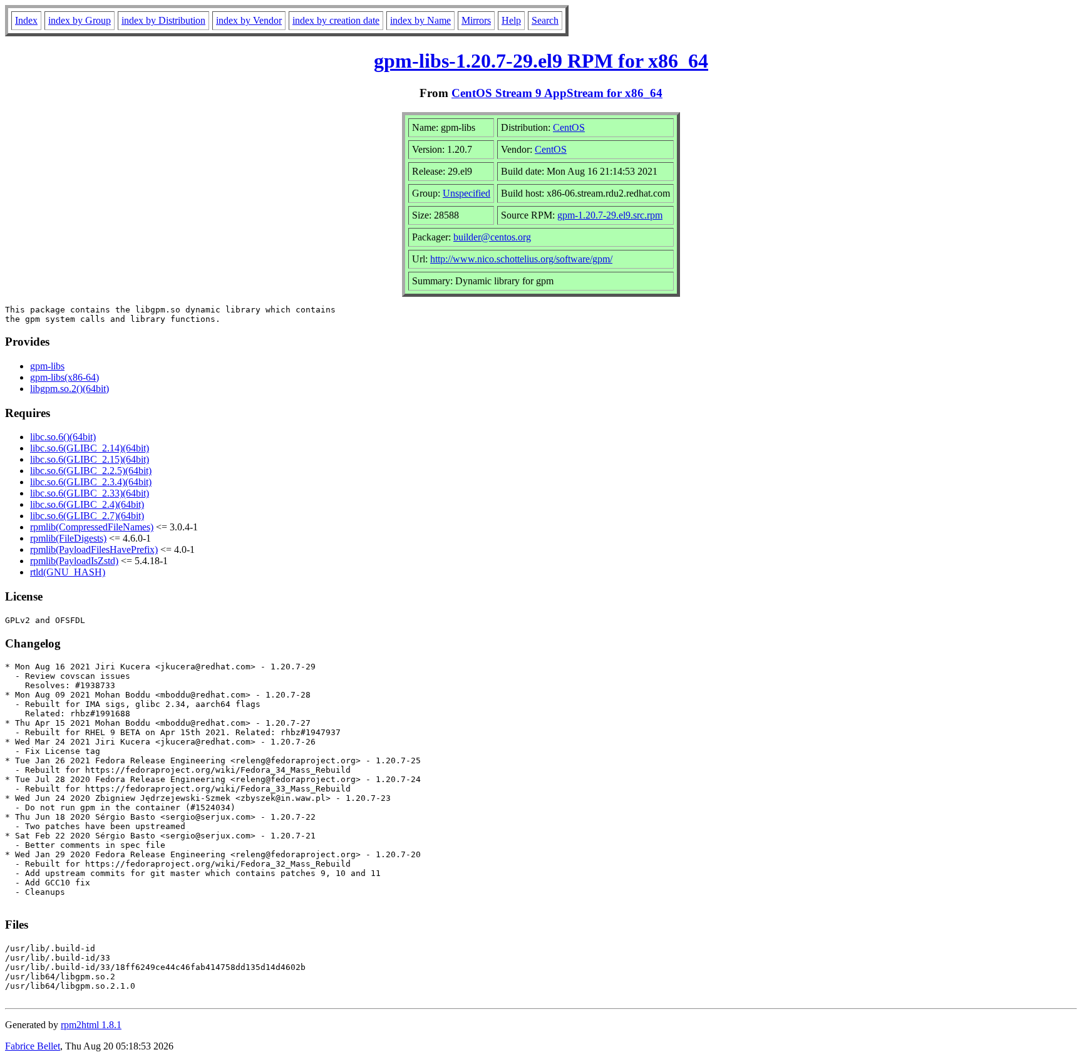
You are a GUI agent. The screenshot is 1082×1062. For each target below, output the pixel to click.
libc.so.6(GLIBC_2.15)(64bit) (89, 459)
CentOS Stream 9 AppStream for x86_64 (556, 93)
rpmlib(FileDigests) (68, 538)
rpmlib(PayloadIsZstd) (74, 560)
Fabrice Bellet (32, 1046)
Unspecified (466, 193)
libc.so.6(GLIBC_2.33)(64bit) (89, 493)
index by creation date (335, 20)
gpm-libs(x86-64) (64, 377)
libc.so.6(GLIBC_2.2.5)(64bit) (91, 470)
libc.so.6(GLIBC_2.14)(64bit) (89, 448)
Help (511, 20)
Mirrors (476, 20)
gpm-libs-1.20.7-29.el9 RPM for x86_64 (541, 60)
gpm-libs (47, 366)
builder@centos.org (492, 237)
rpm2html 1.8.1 (91, 1024)
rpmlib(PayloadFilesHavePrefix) (94, 549)
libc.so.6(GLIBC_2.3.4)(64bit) (91, 482)
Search (545, 20)
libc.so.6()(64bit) (63, 436)
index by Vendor (249, 20)
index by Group (79, 20)
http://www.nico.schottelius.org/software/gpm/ (521, 259)
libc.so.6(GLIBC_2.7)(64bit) (87, 515)
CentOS (569, 127)
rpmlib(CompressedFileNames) (91, 527)
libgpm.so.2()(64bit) (69, 388)
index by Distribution (163, 20)
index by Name (420, 20)
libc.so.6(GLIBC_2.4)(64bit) (87, 504)
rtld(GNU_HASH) (67, 572)
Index (26, 20)
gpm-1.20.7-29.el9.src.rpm (609, 215)
